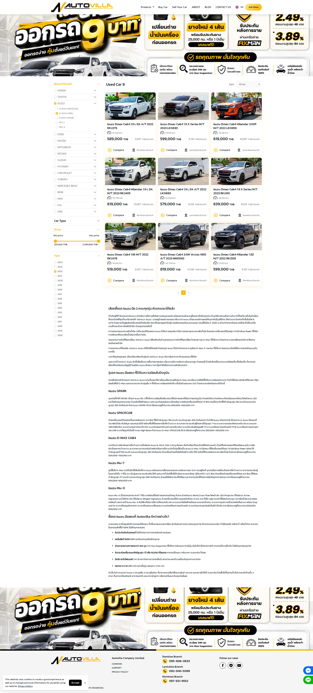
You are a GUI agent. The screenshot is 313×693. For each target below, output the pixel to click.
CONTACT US (223, 7)
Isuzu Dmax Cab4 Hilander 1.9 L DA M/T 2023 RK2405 (130, 191)
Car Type (60, 221)
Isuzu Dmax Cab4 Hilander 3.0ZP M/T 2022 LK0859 (234, 126)
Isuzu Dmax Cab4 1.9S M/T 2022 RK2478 (127, 256)
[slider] (55, 241)
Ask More (253, 7)
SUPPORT (117, 668)
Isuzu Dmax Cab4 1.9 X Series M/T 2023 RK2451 (235, 191)
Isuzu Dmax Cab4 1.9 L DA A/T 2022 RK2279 (130, 126)
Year (57, 256)
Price (57, 230)
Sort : (232, 84)
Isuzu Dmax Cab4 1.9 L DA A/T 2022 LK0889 (183, 191)
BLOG (208, 7)
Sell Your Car (179, 7)
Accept (75, 683)
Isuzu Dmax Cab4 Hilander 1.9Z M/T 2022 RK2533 (233, 256)
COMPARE (117, 664)
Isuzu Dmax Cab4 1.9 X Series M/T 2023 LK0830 (182, 126)
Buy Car (163, 7)
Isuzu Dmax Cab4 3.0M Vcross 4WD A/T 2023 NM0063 (183, 256)
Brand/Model (63, 84)
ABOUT (196, 7)
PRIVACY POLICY (120, 672)
